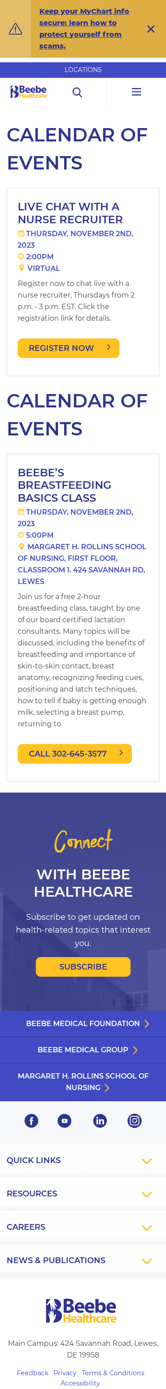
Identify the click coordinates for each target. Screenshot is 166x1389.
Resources (32, 1194)
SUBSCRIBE (83, 967)
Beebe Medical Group (83, 1050)
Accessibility (80, 1383)
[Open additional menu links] (137, 93)
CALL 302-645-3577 (68, 754)
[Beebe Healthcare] (29, 101)
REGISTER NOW (61, 348)
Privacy (65, 1373)
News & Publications (56, 1260)
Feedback (33, 1373)
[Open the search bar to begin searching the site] (77, 93)
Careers (26, 1227)
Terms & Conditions (113, 1373)
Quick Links (34, 1160)
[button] (151, 29)
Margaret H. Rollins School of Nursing (83, 1082)
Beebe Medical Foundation (83, 1023)
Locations (83, 70)
